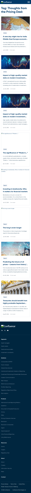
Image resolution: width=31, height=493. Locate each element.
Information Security (6, 468)
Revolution (4, 421)
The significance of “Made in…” (15, 153)
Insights (3, 449)
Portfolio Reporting (6, 387)
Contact (3, 477)
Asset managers (5, 343)
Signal (2, 428)
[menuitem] (6, 2)
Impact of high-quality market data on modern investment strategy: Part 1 (15, 116)
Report (5, 185)
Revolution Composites (7, 424)
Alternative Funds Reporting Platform (10, 402)
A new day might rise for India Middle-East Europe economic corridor (15, 39)
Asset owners (4, 346)
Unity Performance (6, 437)
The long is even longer (12, 228)
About (2, 462)
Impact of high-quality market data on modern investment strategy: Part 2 (15, 78)
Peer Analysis (4, 380)
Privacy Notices (4, 484)
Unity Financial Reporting (7, 434)
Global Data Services (6, 368)
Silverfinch (3, 405)
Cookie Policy (22, 484)
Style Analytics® (5, 431)
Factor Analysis (5, 365)
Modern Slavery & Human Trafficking (9, 486)
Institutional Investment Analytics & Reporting (13, 371)
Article (5, 33)
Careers (3, 465)
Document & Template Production (10, 409)
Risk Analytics (4, 393)
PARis (2, 415)
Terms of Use (13, 484)
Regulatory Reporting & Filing (8, 390)
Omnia (3, 412)
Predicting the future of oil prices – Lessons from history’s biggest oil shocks (15, 264)
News (2, 471)
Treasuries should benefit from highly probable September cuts (15, 303)
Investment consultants (7, 352)
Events (3, 446)
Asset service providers (7, 349)
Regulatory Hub (5, 453)
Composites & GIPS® (6, 361)
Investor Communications (8, 377)
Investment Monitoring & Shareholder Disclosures (14, 374)
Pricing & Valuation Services (8, 418)
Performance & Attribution (8, 384)
